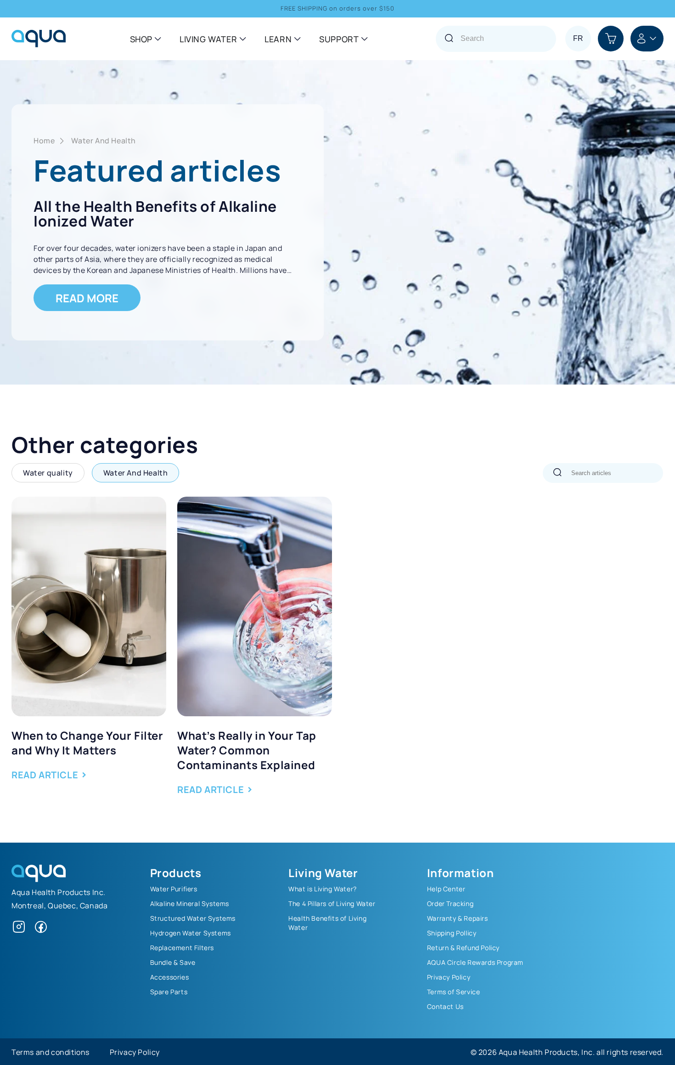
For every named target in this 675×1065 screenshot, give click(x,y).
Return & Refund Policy (463, 947)
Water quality (48, 472)
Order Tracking (450, 903)
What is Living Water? (322, 888)
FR (578, 38)
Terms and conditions (50, 1052)
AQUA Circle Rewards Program (475, 962)
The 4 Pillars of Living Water (331, 903)
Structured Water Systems (193, 918)
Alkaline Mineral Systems (189, 903)
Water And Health (103, 140)
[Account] (647, 38)
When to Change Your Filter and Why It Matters (87, 742)
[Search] (557, 473)
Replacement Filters (182, 947)
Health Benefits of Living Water (327, 922)
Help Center (446, 888)
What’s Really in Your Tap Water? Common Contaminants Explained (246, 749)
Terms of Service (453, 991)
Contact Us (445, 1006)
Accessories (169, 976)
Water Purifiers (173, 888)
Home (44, 140)
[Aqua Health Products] (38, 879)
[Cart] (611, 38)
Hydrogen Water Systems (190, 932)
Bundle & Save (173, 962)
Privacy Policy (448, 976)
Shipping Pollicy (452, 932)
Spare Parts (169, 991)
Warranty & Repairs (457, 918)
